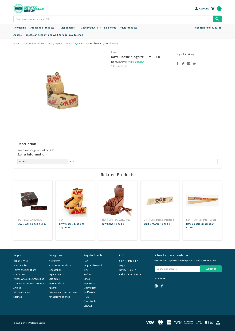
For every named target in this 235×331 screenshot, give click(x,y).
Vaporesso (89, 283)
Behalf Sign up (20, 260)
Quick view (33, 200)
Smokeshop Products (42, 27)
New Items (19, 27)
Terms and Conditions (24, 269)
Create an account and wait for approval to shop (54, 34)
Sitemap (17, 296)
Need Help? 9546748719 (207, 27)
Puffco (87, 274)
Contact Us (19, 274)
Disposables (67, 27)
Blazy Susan (90, 287)
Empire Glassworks (94, 265)
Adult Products (129, 27)
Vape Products (89, 27)
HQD (86, 296)
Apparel (17, 34)
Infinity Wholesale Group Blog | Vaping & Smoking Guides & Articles (28, 283)
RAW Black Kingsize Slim (31, 223)
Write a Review (136, 61)
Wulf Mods (89, 292)
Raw (86, 260)
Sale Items (110, 27)
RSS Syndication (21, 292)
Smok (87, 278)
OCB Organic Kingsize (157, 223)
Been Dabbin (90, 301)
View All (88, 305)
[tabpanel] (33, 210)
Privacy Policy (20, 265)
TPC (86, 269)
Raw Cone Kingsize (113, 223)
